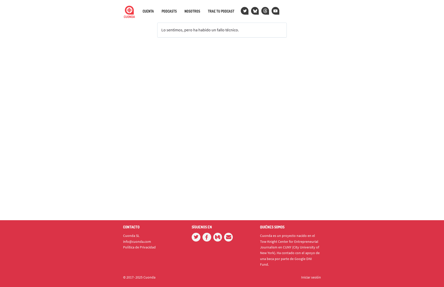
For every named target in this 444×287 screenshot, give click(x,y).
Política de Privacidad (139, 247)
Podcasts (169, 11)
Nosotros (192, 11)
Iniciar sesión (311, 277)
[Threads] (265, 11)
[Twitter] (244, 11)
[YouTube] (275, 11)
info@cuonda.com (137, 241)
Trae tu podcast (221, 11)
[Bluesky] (255, 11)
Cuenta (148, 11)
